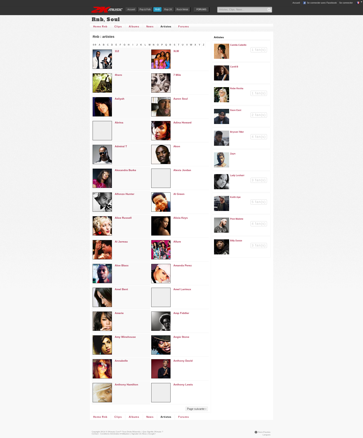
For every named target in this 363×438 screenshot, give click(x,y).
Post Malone (236, 219)
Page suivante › (196, 408)
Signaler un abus (139, 434)
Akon (176, 146)
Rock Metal (182, 9)
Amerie (119, 313)
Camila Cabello (238, 45)
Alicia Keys (180, 217)
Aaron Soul (180, 98)
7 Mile (177, 74)
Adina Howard (182, 122)
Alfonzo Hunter (124, 193)
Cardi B (234, 66)
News (150, 26)
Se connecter (346, 3)
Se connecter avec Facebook (321, 3)
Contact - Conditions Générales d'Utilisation (111, 434)
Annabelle (121, 360)
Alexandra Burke (125, 170)
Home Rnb (100, 26)
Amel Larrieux (182, 289)
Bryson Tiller (237, 132)
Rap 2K (168, 9)
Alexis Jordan (182, 170)
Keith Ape (235, 197)
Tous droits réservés (131, 432)
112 (117, 51)
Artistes (166, 26)
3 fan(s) (259, 180)
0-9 (94, 44)
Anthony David (183, 360)
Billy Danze (236, 240)
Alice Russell (123, 217)
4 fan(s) (259, 137)
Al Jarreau (121, 241)
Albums (134, 26)
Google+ (152, 434)
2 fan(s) (259, 115)
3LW (176, 51)
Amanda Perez (182, 265)
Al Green (179, 193)
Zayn (232, 153)
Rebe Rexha (236, 88)
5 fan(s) (259, 202)
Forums (183, 26)
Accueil (131, 9)
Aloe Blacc (122, 265)
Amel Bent (121, 289)
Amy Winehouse (125, 336)
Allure (177, 241)
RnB (157, 9)
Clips (118, 26)
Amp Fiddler (181, 313)
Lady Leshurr (237, 175)
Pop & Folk (145, 9)
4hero (118, 74)
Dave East (235, 110)
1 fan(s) (259, 50)
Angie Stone (181, 336)
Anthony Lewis (183, 384)
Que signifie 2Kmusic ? (153, 432)
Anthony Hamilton (126, 384)
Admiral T (121, 146)
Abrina (119, 122)
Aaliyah (119, 98)
